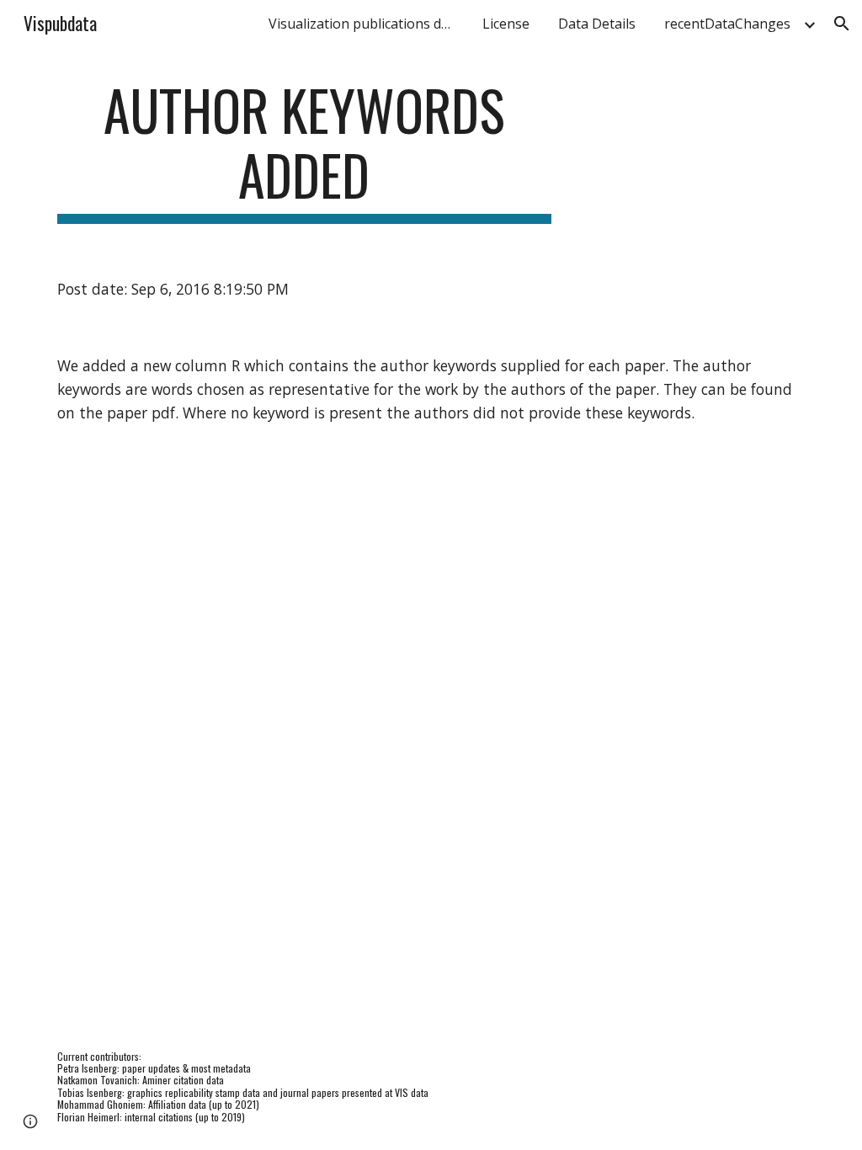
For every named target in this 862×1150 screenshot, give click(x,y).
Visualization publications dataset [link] (365, 23)
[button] (842, 23)
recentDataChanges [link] (727, 23)
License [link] (505, 23)
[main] (304, 151)
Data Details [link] (597, 23)
